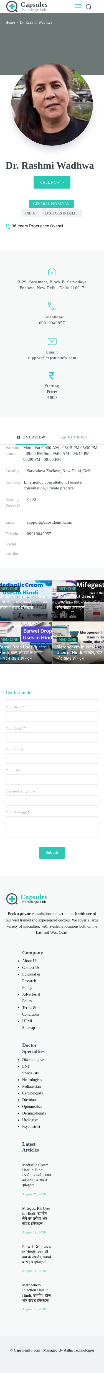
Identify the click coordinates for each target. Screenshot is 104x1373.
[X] (58, 1358)
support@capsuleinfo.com (52, 358)
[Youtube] (69, 1358)
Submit (52, 852)
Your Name (15, 707)
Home (10, 22)
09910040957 (52, 323)
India (30, 213)
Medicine (67, 589)
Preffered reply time (20, 791)
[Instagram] (34, 1358)
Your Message (17, 812)
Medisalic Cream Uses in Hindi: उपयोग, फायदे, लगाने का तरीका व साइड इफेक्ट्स (36, 1175)
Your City (13, 770)
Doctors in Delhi (61, 213)
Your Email (15, 728)
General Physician (51, 204)
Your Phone (14, 749)
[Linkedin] (46, 1358)
